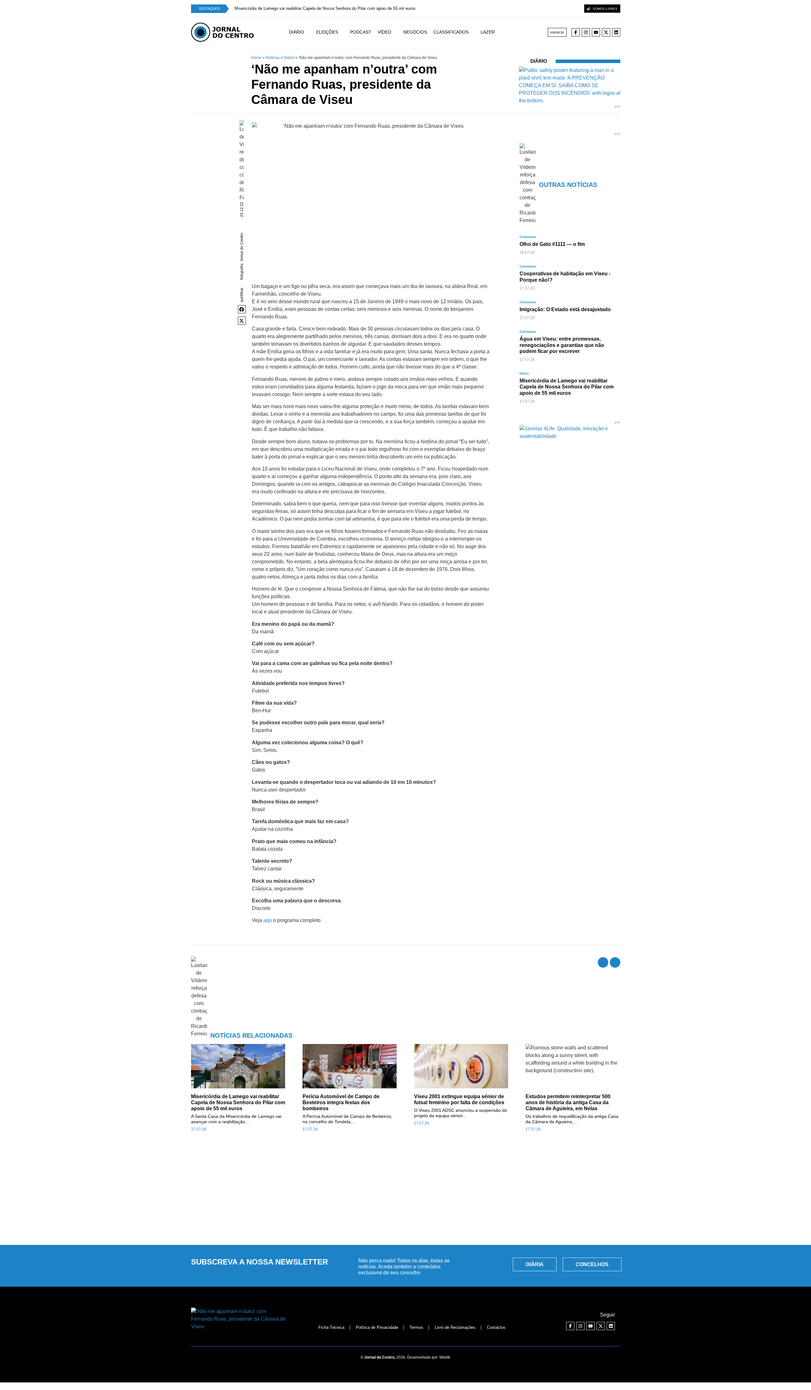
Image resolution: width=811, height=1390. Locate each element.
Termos (416, 1327)
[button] (242, 309)
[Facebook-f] (576, 32)
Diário (289, 57)
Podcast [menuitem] (360, 32)
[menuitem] (302, 32)
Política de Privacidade (377, 1327)
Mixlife (444, 1357)
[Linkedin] (616, 32)
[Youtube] (596, 32)
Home (256, 57)
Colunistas (528, 237)
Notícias (273, 57)
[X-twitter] (606, 32)
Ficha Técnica (331, 1327)
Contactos (496, 1327)
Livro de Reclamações (455, 1327)
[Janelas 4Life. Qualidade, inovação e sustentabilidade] (570, 436)
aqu (267, 920)
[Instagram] (586, 32)
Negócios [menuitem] (415, 32)
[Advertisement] (405, 1192)
